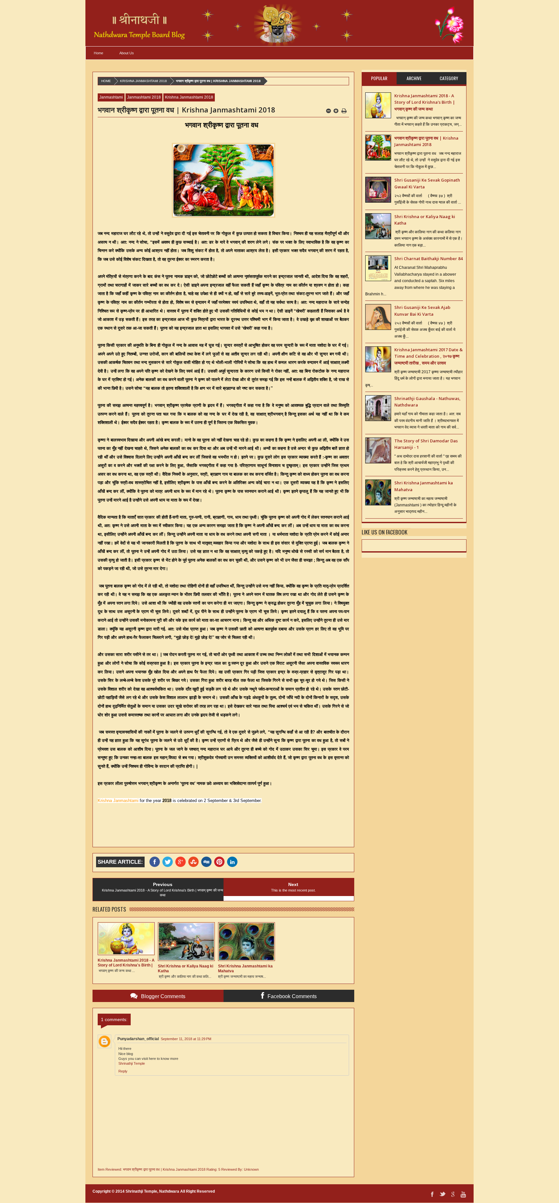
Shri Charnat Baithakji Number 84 (428, 258)
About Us (126, 53)
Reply (122, 1071)
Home (98, 53)
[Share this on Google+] (181, 862)
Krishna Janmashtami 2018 (143, 81)
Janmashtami (111, 97)
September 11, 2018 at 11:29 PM (186, 1039)
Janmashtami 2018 (144, 97)
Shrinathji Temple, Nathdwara (152, 1191)
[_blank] (168, 862)
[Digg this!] (207, 862)
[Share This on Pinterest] (220, 862)
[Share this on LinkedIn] (233, 862)
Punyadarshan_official (138, 1039)
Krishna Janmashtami (118, 800)
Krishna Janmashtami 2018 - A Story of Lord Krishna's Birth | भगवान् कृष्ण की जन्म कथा (424, 102)
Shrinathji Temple (131, 1063)
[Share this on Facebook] (155, 862)
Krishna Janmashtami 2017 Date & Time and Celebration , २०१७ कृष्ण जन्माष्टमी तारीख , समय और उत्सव (428, 356)
